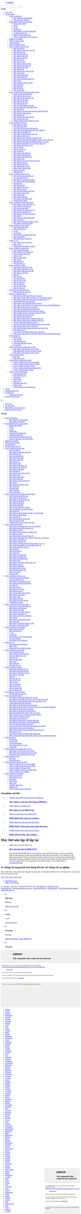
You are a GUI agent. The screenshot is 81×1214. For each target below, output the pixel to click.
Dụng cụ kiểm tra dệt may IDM (24, 366)
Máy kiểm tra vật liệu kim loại (19, 290)
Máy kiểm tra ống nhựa (21, 193)
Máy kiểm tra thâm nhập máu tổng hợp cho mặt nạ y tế (32, 299)
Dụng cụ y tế (13, 240)
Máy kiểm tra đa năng (21, 227)
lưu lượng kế (18, 183)
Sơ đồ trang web (52, 886)
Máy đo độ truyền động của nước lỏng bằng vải (29, 143)
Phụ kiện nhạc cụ (19, 263)
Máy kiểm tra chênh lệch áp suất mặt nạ (27, 309)
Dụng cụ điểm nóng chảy (22, 254)
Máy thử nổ (17, 216)
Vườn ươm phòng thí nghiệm (68, 888)
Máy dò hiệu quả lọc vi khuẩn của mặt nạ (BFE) (30, 313)
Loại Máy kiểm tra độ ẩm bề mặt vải (26, 128)
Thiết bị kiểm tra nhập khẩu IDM (20, 360)
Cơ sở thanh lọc (14, 43)
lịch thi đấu (17, 345)
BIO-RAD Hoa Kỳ (20, 375)
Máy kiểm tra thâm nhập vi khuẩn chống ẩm (28, 318)
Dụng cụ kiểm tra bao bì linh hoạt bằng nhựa (24, 92)
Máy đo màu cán (19, 282)
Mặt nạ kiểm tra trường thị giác (24, 315)
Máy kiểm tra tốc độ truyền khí (24, 117)
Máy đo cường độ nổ (21, 54)
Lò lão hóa (17, 233)
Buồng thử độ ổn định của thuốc (24, 246)
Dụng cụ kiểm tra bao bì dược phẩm (21, 202)
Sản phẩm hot (41, 886)
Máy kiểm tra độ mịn (20, 58)
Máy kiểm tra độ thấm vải (22, 132)
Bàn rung (17, 356)
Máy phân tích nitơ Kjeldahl (23, 18)
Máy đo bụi (17, 81)
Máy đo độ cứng (19, 73)
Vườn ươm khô (6, 888)
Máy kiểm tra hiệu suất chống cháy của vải (28, 296)
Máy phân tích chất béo (21, 20)
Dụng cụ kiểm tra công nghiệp (19, 225)
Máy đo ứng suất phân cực (22, 212)
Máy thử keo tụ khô (20, 126)
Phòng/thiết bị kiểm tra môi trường (20, 22)
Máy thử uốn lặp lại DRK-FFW (23, 849)
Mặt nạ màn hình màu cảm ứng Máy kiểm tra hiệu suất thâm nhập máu (37, 334)
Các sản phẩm (9, 14)
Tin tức (7, 389)
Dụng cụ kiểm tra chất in (17, 265)
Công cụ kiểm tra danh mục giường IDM (27, 368)
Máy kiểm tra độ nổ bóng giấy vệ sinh (26, 349)
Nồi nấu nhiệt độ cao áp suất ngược (25, 107)
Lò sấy (16, 27)
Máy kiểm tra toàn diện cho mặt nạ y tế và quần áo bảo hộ (33, 298)
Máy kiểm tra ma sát (20, 162)
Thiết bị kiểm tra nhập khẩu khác (24, 387)
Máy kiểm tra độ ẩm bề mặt (23, 157)
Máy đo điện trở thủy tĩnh (22, 168)
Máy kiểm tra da (19, 358)
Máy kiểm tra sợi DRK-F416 (21, 810)
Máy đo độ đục (19, 261)
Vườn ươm (17, 29)
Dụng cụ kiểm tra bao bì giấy (19, 46)
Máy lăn (16, 275)
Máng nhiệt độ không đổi (22, 35)
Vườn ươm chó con (7, 890)
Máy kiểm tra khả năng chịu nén (24, 50)
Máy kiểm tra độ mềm (21, 67)
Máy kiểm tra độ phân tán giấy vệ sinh (26, 353)
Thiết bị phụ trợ (14, 336)
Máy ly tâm (17, 244)
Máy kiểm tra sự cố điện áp (23, 239)
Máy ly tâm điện (19, 90)
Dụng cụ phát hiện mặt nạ (17, 294)
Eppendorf (17, 377)
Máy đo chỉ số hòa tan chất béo (24, 105)
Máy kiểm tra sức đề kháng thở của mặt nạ (28, 303)
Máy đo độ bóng (19, 284)
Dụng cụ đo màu (19, 170)
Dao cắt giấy (18, 339)
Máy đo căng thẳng (20, 258)
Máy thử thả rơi (19, 69)
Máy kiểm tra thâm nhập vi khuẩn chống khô (28, 320)
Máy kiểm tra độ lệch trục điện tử (25, 214)
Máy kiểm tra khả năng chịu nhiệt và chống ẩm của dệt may (33, 140)
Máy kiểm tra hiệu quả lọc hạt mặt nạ (26, 326)
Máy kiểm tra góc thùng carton (24, 71)
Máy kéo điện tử (19, 48)
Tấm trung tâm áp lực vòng (23, 343)
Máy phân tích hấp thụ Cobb (23, 83)
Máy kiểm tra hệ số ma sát (22, 65)
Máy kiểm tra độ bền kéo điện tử (24, 181)
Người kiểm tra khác (20, 201)
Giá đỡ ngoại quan (20, 341)
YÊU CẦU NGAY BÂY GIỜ (11, 877)
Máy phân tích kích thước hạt (23, 252)
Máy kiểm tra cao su (20, 189)
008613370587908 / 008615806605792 (18, 939)
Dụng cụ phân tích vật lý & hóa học (25, 37)
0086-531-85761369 (12, 883)
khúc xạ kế (17, 259)
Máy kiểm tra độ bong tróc (22, 64)
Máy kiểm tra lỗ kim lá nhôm (23, 223)
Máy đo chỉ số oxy (20, 149)
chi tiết (20, 863)
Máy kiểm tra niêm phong (22, 113)
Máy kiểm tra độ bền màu (22, 155)
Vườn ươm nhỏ (52, 888)
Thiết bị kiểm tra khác (16, 355)
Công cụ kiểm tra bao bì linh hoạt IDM (26, 364)
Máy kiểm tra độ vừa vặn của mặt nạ (26, 307)
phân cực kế (18, 256)
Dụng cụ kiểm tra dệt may (18, 123)
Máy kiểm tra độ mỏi (20, 104)
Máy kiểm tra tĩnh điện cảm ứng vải (25, 134)
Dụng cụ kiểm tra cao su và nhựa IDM (26, 362)
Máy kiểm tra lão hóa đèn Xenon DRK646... (28, 802)
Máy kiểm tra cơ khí (20, 124)
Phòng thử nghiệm (20, 24)
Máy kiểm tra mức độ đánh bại (24, 79)
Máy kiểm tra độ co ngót (22, 166)
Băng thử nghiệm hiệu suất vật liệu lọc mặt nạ (29, 311)
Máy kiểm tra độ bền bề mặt (23, 199)
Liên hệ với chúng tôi (12, 396)
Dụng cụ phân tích (15, 16)
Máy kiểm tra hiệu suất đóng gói (24, 204)
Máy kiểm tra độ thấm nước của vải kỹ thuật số (29, 130)
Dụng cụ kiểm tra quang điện (19, 248)
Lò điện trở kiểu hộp (20, 33)
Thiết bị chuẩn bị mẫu (16, 41)
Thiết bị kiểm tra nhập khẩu (18, 372)
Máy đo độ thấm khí (20, 77)
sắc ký (16, 26)
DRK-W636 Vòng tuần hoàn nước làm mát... (29, 826)
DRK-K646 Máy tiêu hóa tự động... (24, 818)
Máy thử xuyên (19, 60)
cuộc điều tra (13, 863)
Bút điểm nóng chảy (20, 383)
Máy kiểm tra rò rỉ (20, 330)
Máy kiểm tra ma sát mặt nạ (23, 317)
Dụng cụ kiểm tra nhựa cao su (19, 174)
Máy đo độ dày (19, 84)
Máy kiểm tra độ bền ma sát (23, 267)
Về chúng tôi (9, 393)
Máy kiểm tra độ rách (21, 56)
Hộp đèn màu (18, 86)
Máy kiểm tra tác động (21, 100)
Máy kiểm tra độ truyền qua (23, 242)
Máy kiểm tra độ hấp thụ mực (23, 269)
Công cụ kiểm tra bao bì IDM (23, 370)
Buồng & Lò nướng (16, 39)
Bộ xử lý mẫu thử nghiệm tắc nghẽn (26, 322)
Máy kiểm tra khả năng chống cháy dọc (27, 161)
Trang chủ (8, 12)
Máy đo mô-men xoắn (21, 119)
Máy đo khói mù (19, 115)
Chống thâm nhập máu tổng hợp (24, 301)
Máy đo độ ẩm (18, 88)
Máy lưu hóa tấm (19, 185)
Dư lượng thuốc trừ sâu (17, 45)
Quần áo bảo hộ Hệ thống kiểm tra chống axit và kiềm (32, 324)
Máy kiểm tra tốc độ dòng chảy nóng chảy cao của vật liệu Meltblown (37, 305)
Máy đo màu (18, 277)
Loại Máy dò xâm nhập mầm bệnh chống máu (29, 332)
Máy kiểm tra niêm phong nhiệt (24, 218)
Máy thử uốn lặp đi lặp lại (22, 292)
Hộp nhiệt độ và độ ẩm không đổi (25, 31)
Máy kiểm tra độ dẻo (20, 197)
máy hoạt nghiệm (19, 237)
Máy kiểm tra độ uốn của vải (23, 145)
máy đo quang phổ (20, 280)
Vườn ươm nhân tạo (39, 888)
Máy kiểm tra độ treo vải (22, 136)
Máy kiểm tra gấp (19, 62)
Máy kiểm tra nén (19, 52)
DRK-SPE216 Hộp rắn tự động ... (24, 834)
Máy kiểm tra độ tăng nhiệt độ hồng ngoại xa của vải (31, 142)
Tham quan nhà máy (16, 395)
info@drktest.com (11, 881)
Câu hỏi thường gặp (11, 391)
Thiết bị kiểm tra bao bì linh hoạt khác (26, 121)
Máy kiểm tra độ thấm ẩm (22, 153)
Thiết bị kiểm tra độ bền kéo (23, 94)
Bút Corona (17, 379)
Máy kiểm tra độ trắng (21, 75)
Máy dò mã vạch (19, 288)
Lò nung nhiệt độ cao (21, 178)
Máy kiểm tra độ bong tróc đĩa (24, 98)
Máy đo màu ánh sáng (21, 250)
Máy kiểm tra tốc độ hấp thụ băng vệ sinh (27, 351)
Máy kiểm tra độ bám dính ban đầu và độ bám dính (31, 111)
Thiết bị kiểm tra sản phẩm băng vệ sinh (22, 347)
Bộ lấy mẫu (17, 337)
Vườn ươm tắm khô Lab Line (22, 888)
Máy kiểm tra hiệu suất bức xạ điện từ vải (27, 138)
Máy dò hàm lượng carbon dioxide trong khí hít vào (31, 328)
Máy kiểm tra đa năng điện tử (23, 176)
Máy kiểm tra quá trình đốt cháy (24, 180)
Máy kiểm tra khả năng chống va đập (26, 221)
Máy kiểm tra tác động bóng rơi (24, 210)
